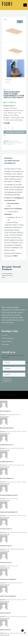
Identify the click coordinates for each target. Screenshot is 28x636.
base (7, 142)
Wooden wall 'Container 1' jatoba (13, 582)
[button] (4, 19)
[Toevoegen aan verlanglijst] (4, 135)
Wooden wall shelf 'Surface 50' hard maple (15, 532)
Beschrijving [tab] (8, 158)
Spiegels (17, 141)
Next (8, 82)
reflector (9, 144)
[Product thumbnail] (20, 21)
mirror (5, 144)
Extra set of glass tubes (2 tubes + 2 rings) (15, 431)
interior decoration (18, 142)
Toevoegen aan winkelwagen (15, 132)
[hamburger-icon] (25, 5)
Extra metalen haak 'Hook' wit (12, 414)
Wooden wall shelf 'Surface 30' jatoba (14, 448)
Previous (9, 79)
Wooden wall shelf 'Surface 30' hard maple (15, 633)
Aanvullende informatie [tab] (11, 160)
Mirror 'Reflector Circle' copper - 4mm (14, 465)
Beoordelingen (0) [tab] (10, 163)
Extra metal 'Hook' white (11, 498)
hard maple (11, 142)
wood (12, 144)
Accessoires (11, 141)
